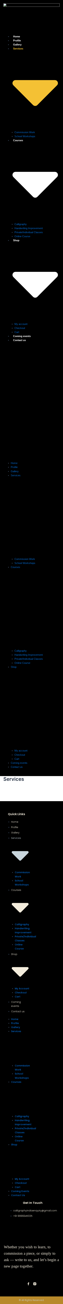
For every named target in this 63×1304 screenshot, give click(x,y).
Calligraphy (20, 224)
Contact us (19, 340)
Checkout (19, 755)
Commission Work (24, 132)
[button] (31, 403)
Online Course (22, 236)
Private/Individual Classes (28, 232)
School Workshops (24, 136)
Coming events (19, 763)
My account (20, 324)
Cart (16, 759)
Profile (14, 467)
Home (14, 463)
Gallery (15, 471)
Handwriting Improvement (28, 228)
